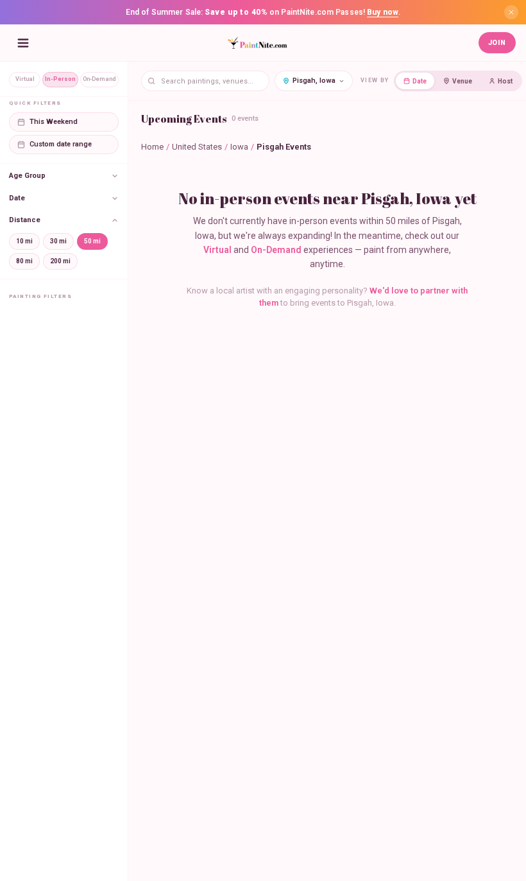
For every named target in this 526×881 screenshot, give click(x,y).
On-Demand (99, 79)
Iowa (239, 147)
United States (197, 147)
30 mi (58, 241)
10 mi (24, 241)
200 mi (60, 261)
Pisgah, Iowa (314, 80)
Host (505, 81)
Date (419, 81)
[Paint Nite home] (257, 43)
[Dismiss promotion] (511, 12)
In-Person (60, 79)
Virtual (25, 79)
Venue (462, 81)
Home (152, 147)
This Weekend (54, 122)
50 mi (92, 241)
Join (497, 43)
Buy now (382, 12)
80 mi (24, 261)
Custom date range (61, 144)
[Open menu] (23, 43)
